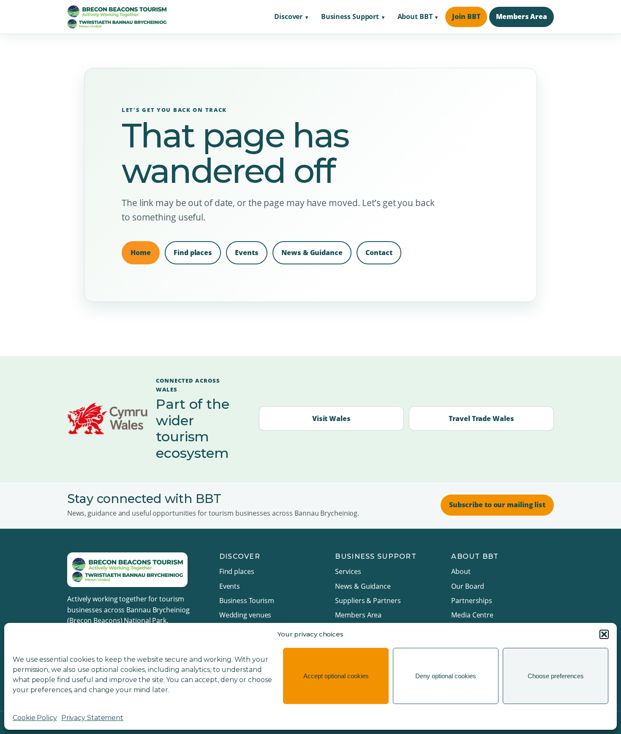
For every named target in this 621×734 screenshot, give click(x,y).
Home (141, 252)
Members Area (521, 16)
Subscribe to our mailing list (497, 504)
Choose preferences (556, 676)
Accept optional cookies (336, 676)
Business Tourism (246, 600)
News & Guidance (312, 252)
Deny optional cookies (445, 676)
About (461, 571)
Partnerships (471, 600)
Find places (193, 252)
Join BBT (466, 16)
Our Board (467, 586)
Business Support (350, 16)
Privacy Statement (92, 718)
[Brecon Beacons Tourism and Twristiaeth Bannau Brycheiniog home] (116, 17)
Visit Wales (331, 418)
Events (246, 252)
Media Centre (472, 615)
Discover (288, 16)
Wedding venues (245, 615)
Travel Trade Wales (481, 418)
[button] (604, 634)
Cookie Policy (35, 718)
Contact (378, 252)
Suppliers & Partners (367, 600)
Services (348, 571)
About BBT (415, 16)
